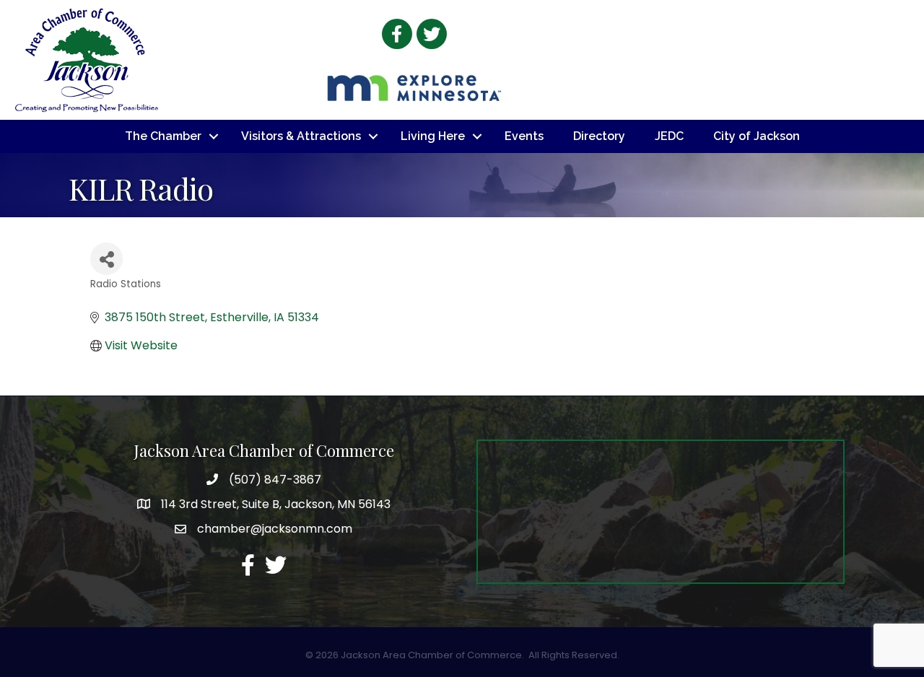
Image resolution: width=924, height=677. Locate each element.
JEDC (669, 136)
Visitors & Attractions (301, 136)
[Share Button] (106, 259)
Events (524, 136)
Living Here (433, 136)
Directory (599, 136)
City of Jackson (756, 136)
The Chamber (163, 136)
